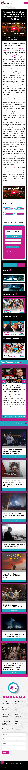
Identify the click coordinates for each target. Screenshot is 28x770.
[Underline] (10, 236)
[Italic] (9, 236)
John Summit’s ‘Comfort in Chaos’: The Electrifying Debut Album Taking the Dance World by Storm (13, 666)
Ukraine (17, 712)
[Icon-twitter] (7, 697)
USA (15, 707)
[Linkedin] (14, 697)
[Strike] (12, 236)
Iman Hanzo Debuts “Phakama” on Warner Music (11, 575)
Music (16, 39)
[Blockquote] (18, 236)
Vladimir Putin (5, 714)
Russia (16, 714)
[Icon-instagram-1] (11, 697)
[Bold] (7, 236)
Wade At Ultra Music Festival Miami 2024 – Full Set (14, 545)
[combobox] (10, 265)
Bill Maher (4, 712)
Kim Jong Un (5, 719)
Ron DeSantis (5, 716)
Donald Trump (5, 707)
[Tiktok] (17, 697)
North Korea (18, 716)
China (16, 723)
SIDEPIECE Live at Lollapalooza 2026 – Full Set (13, 606)
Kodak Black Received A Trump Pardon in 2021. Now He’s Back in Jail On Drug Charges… (13, 483)
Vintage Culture (14, 56)
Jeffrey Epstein (6, 721)
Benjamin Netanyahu (4, 724)
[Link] (20, 236)
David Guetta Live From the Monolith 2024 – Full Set (13, 635)
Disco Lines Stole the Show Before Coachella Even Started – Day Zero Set (13, 451)
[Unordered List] (16, 236)
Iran (16, 719)
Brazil (4, 57)
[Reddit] (24, 697)
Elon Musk (4, 709)
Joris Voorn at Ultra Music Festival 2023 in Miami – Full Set (13, 515)
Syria (16, 709)
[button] (4, 381)
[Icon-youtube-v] (20, 697)
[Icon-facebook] (4, 697)
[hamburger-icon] (26, 3)
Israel (16, 721)
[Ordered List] (14, 236)
